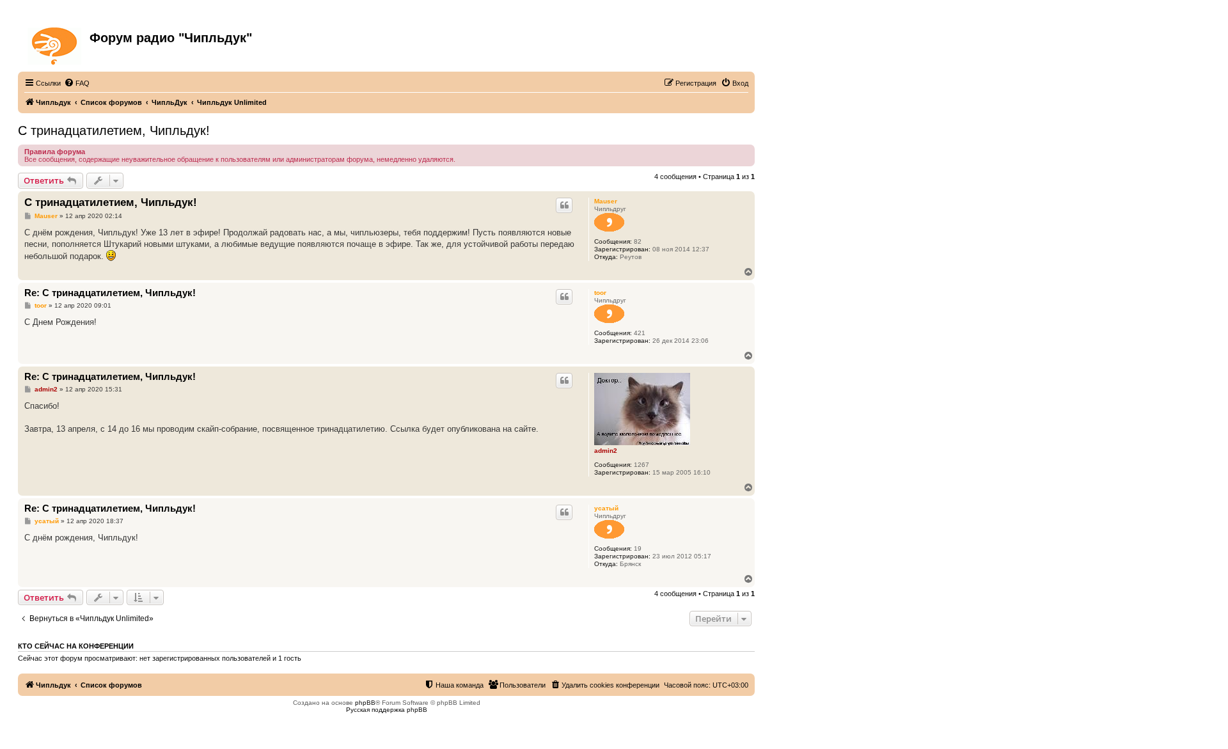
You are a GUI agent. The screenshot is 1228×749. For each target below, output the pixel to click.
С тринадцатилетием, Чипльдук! (114, 130)
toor (600, 292)
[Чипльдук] (55, 43)
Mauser (605, 201)
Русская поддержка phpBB (386, 709)
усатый (606, 508)
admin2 (605, 450)
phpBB (365, 702)
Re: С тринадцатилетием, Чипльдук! (110, 292)
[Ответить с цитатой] (564, 205)
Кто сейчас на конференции (76, 646)
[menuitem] (77, 83)
